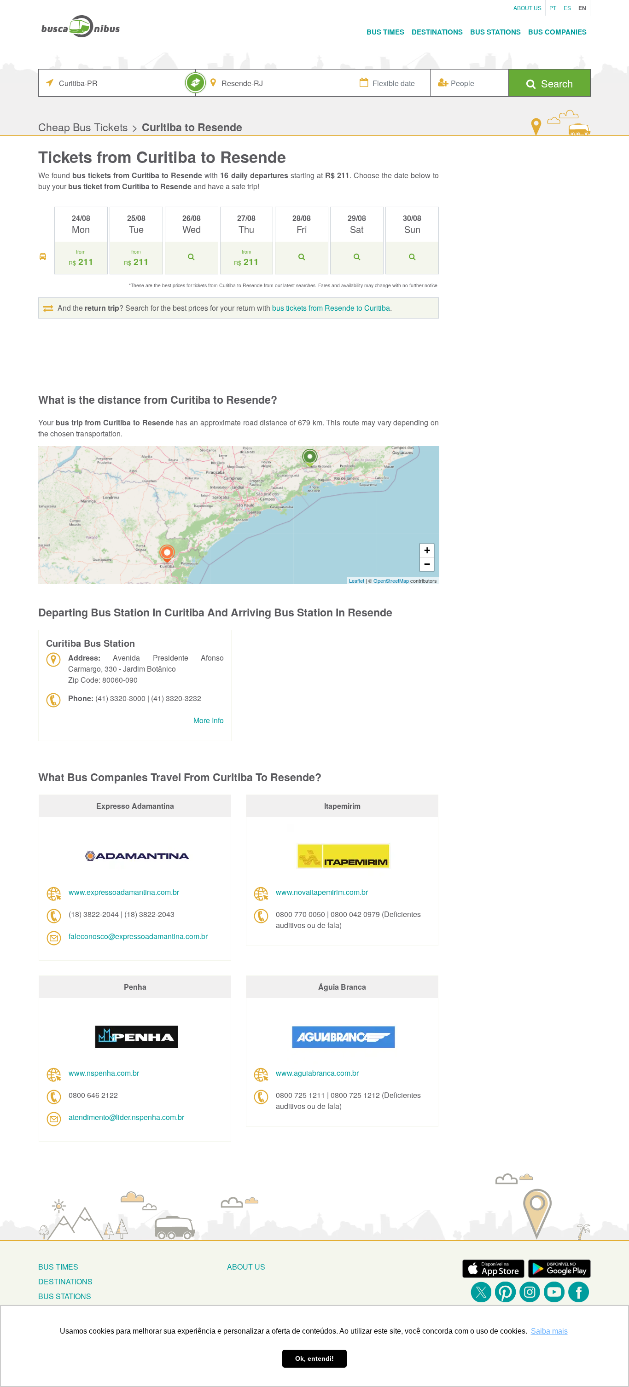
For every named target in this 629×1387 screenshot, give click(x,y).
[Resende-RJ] (310, 459)
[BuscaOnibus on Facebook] (578, 1292)
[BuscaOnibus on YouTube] (554, 1292)
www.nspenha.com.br (104, 1073)
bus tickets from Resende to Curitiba (331, 307)
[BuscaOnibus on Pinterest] (505, 1292)
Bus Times (385, 32)
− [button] (427, 564)
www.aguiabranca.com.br (317, 1073)
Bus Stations (495, 32)
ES (567, 8)
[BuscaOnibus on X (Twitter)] (481, 1292)
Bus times (58, 1266)
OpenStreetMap (391, 580)
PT (552, 8)
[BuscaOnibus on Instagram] (530, 1292)
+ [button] (427, 550)
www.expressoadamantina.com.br (124, 892)
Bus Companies (557, 32)
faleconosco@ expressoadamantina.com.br (138, 936)
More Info (208, 720)
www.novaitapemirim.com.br (322, 892)
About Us (527, 8)
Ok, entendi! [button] (314, 1358)
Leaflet (356, 580)
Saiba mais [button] (549, 1331)
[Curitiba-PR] (167, 555)
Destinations (437, 32)
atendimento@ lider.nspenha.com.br (126, 1117)
